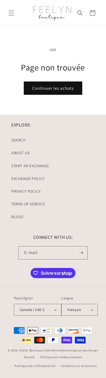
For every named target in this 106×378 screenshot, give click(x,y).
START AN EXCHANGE (30, 165)
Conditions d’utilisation (79, 366)
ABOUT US (20, 152)
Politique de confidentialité (34, 366)
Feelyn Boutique (31, 350)
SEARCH (18, 140)
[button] (11, 13)
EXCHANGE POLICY (28, 178)
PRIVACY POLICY (26, 191)
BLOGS (17, 216)
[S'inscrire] (81, 252)
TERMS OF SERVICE (28, 204)
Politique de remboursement (61, 357)
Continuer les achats (53, 88)
